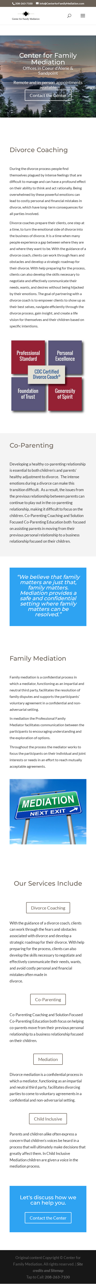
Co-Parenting (48, 999)
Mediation (48, 1059)
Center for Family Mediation (48, 58)
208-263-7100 (57, 1277)
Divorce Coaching (48, 907)
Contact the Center (48, 95)
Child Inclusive (48, 1118)
